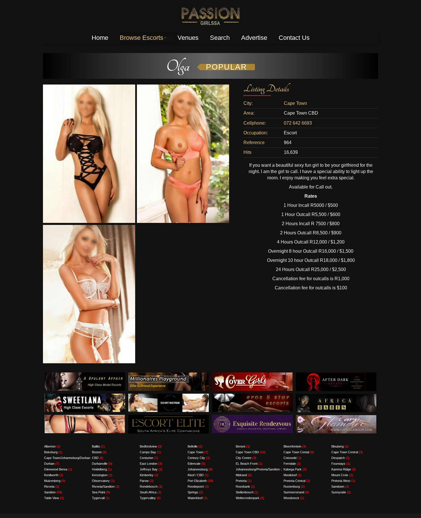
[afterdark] (336, 375)
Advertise (254, 37)
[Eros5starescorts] (252, 396)
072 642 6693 (298, 123)
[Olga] (89, 87)
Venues (188, 37)
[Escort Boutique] (168, 396)
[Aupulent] (85, 375)
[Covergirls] (252, 375)
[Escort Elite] (168, 417)
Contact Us (294, 37)
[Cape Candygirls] (336, 397)
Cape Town (295, 103)
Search (220, 37)
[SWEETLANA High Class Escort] (85, 396)
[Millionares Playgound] (168, 375)
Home (100, 37)
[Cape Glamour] (336, 418)
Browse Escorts (141, 37)
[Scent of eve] (85, 417)
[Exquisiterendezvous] (252, 417)
